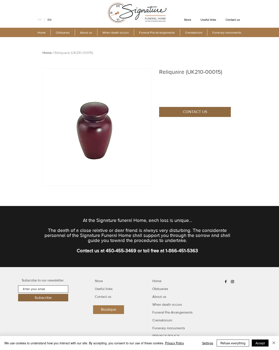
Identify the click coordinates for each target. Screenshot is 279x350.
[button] (86, 32)
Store (99, 281)
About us (159, 297)
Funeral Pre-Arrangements (172, 312)
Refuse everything (232, 343)
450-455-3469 (121, 250)
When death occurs (167, 304)
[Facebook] (226, 282)
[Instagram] (232, 282)
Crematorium (162, 320)
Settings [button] (207, 343)
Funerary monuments (168, 328)
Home (47, 53)
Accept (260, 343)
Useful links (103, 289)
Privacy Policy (174, 343)
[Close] (273, 343)
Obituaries (160, 289)
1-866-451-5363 (181, 250)
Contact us (103, 297)
